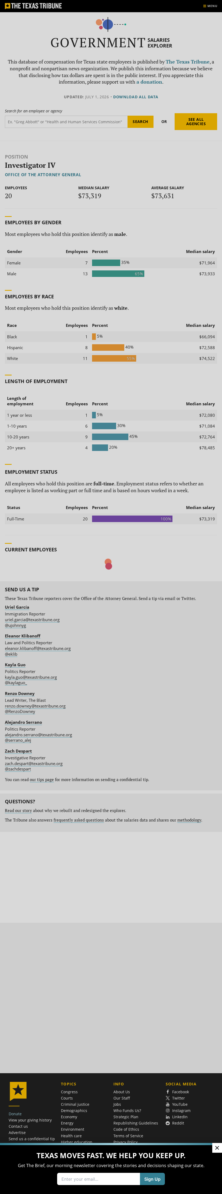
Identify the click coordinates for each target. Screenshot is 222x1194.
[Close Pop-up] (217, 1148)
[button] (111, 597)
